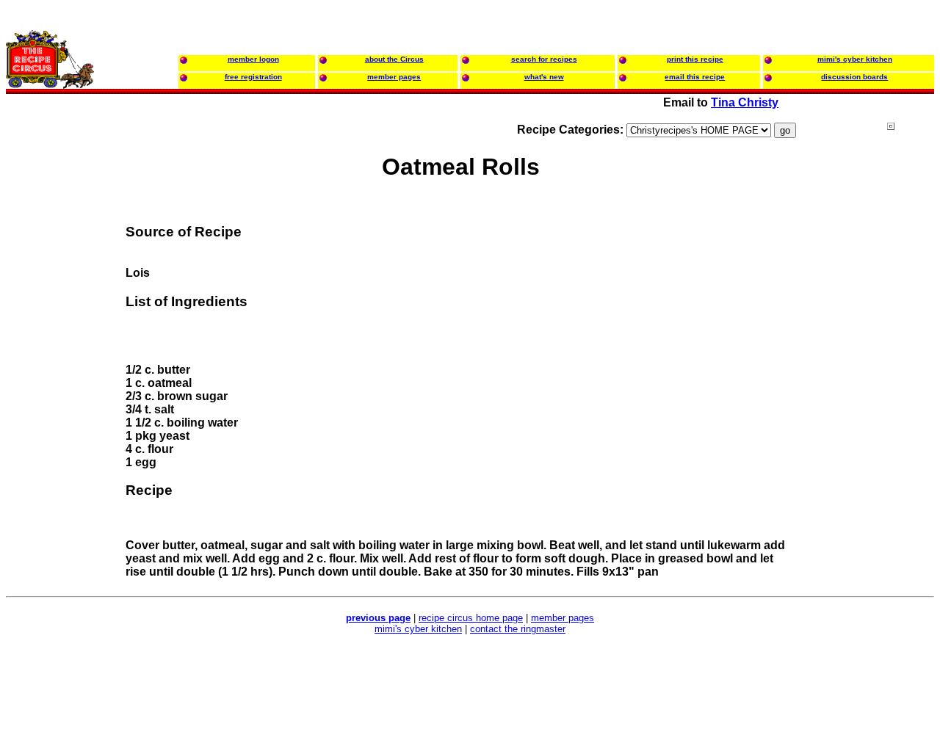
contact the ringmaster (517, 628)
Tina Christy (744, 102)
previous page (378, 617)
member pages (562, 617)
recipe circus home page (471, 617)
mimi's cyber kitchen (418, 628)
